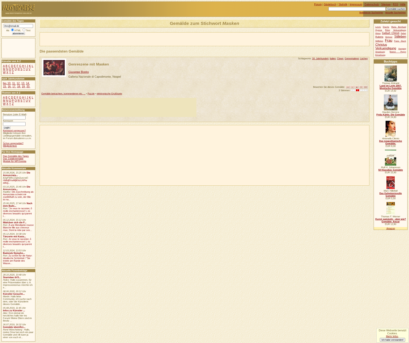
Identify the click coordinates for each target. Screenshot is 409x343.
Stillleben (379, 41)
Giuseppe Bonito (78, 72)
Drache (386, 27)
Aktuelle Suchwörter (395, 12)
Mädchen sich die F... (14, 222)
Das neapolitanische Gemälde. (390, 142)
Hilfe (403, 4)
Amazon (390, 228)
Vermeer (388, 37)
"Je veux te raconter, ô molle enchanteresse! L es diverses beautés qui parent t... (17, 212)
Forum (318, 4)
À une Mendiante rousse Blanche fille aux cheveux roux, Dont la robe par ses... (18, 227)
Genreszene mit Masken (88, 64)
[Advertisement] (90, 39)
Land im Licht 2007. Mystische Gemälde (391, 87)
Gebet (403, 33)
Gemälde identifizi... (14, 327)
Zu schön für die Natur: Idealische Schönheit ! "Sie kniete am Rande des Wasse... (17, 259)
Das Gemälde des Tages (16, 156)
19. (24, 86)
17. (14, 86)
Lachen (364, 58)
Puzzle (91, 93)
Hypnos (378, 30)
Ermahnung (380, 55)
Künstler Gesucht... (14, 294)
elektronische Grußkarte (109, 93)
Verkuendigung (385, 48)
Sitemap (386, 4)
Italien (333, 58)
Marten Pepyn (398, 52)
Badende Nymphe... (14, 253)
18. (19, 86)
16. (10, 86)
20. (28, 86)
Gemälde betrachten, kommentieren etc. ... (63, 93)
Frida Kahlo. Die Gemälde (390, 114)
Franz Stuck (400, 41)
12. (18, 83)
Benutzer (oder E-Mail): (15, 114)
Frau (388, 40)
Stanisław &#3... (12, 277)
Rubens (379, 37)
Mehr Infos (392, 336)
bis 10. (7, 83)
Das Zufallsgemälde (13, 158)
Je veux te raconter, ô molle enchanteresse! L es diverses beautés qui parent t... (17, 243)
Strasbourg (380, 52)
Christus (381, 44)
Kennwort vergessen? (14, 130)
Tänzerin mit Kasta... (14, 236)
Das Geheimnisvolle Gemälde (390, 194)
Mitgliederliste (10, 146)
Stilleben (400, 36)
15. (5, 86)
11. (14, 83)
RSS (395, 4)
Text (28, 30)
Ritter (387, 30)
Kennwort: (8, 121)
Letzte (378, 27)
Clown (340, 58)
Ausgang (402, 49)
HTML (17, 30)
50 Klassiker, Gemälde (390, 170)
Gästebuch (330, 4)
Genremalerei (352, 58)
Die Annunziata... (16, 173)
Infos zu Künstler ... (14, 310)
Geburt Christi (390, 33)
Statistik (342, 4)
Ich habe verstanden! (392, 340)
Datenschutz (371, 4)
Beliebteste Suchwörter (371, 12)
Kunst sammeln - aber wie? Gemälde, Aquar (390, 220)
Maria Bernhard (398, 27)
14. (28, 83)
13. (23, 83)
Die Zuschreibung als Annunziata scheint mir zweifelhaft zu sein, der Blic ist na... (18, 196)
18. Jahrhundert (320, 58)
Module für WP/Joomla (14, 161)
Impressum (356, 4)
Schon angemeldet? (13, 143)
